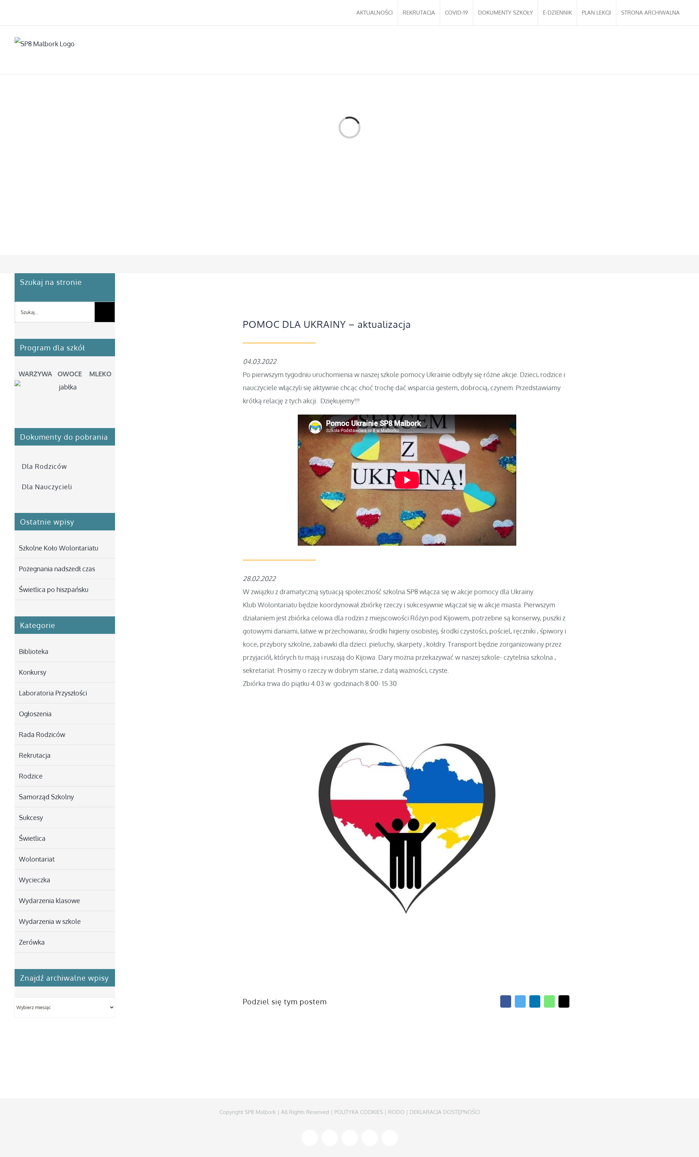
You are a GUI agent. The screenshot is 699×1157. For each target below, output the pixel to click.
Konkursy (32, 672)
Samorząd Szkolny (46, 797)
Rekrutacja (35, 755)
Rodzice (31, 776)
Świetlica (32, 838)
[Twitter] (520, 1001)
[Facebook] (505, 1001)
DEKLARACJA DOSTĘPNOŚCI (445, 1112)
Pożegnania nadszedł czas (57, 569)
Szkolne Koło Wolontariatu (58, 548)
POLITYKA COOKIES (358, 1112)
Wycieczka (34, 880)
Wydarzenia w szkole (50, 921)
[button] (674, 50)
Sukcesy (31, 817)
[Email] (564, 1001)
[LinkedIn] (535, 1001)
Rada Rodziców (42, 734)
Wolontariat (37, 859)
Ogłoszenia (35, 714)
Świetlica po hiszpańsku (53, 589)
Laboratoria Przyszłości (53, 693)
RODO (396, 1112)
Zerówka (32, 942)
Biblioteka (33, 651)
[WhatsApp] (549, 1001)
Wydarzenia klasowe (49, 901)
